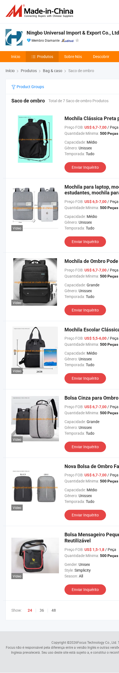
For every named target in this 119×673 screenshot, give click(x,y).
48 (53, 610)
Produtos (45, 56)
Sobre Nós (73, 56)
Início (15, 56)
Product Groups (30, 86)
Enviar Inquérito (85, 167)
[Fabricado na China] (40, 10)
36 (42, 610)
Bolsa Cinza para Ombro (91, 398)
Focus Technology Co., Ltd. (97, 642)
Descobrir (101, 56)
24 (30, 610)
